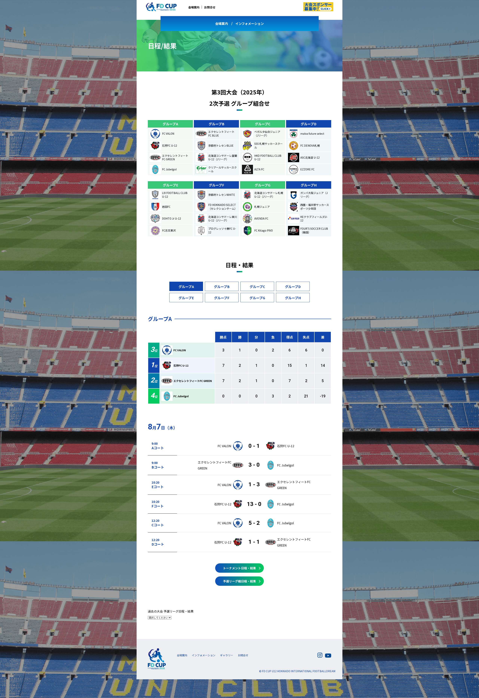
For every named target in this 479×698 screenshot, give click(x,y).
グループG (257, 297)
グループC (257, 286)
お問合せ (209, 7)
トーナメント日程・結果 (239, 568)
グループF (221, 297)
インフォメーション (249, 23)
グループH (293, 297)
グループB (222, 286)
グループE (186, 297)
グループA (186, 286)
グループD (293, 286)
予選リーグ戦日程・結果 (239, 581)
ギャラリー (226, 655)
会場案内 (193, 7)
